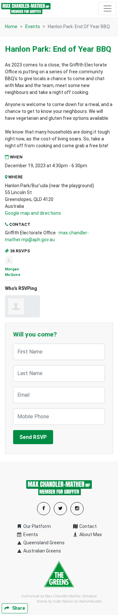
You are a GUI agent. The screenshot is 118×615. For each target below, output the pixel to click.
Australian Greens (41, 550)
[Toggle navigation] (107, 8)
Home (11, 26)
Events (32, 26)
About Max (90, 534)
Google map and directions (33, 213)
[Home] (25, 8)
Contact (87, 526)
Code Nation (63, 601)
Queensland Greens (43, 542)
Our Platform (36, 526)
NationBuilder (90, 601)
